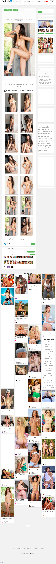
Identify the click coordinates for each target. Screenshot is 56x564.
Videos (25, 1)
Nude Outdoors (45, 141)
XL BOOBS (19, 340)
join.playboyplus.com (30, 9)
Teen (47, 150)
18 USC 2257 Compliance (24, 548)
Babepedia (48, 349)
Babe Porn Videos (48, 387)
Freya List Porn (48, 368)
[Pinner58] (8, 267)
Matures (51, 138)
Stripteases (42, 548)
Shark (45, 436)
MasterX (18, 379)
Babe (45, 127)
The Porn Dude (48, 375)
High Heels (47, 136)
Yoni (31, 505)
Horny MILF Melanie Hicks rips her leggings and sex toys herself (45, 77)
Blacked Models (19, 298)
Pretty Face (23, 239)
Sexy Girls (5, 413)
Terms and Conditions (16, 548)
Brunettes (15, 238)
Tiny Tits (49, 150)
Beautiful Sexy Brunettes (14, 254)
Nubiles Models (33, 473)
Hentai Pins (37, 548)
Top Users (32, 1)
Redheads (47, 145)
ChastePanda (6, 521)
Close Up (44, 134)
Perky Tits (45, 143)
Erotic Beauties (48, 342)
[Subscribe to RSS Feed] (5, 4)
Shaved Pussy (44, 147)
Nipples (42, 141)
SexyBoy (32, 348)
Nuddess (48, 373)
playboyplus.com (17, 239)
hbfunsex (46, 302)
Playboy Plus (6, 239)
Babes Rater (48, 347)
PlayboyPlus (11, 239)
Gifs (21, 1)
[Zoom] (14, 10)
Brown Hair (50, 131)
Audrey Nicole (6, 238)
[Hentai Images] (7, 280)
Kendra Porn (48, 371)
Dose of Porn (48, 359)
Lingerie (42, 138)
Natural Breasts (44, 140)
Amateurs (40, 127)
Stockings (42, 150)
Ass (43, 127)
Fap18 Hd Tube (48, 385)
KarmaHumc (19, 362)
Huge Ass (5, 485)
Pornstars (49, 143)
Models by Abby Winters (34, 289)
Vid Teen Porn (48, 380)
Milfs (39, 140)
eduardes (32, 376)
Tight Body (28, 239)
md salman (32, 406)
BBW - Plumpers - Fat (48, 464)
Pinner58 (18, 297)
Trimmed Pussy (44, 151)
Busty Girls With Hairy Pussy (35, 441)
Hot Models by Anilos (48, 495)
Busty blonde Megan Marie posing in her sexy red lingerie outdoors (45, 80)
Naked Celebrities (48, 378)
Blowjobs (46, 131)
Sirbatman (32, 440)
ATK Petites (19, 454)
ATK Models (19, 453)
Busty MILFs (46, 336)
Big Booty (45, 129)
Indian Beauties (47, 515)
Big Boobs (11, 238)
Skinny (50, 147)
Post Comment (31, 251)
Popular (28, 1)
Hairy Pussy (41, 136)
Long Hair (26, 238)
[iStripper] (7, 296)
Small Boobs (40, 148)
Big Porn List (48, 344)
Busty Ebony (33, 506)
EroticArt (46, 406)
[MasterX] (11, 267)
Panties (30, 238)
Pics (19, 1)
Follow (32, 244)
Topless (32, 239)
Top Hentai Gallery (38, 1)
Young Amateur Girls (7, 522)
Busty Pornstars (33, 349)
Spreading (43, 148)
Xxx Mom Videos (48, 383)
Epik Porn (48, 356)
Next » (28, 525)
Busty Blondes (19, 322)
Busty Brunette (20, 238)
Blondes (42, 131)
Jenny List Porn (48, 363)
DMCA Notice (32, 548)
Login (52, 1)
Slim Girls (18, 380)
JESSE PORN (48, 366)
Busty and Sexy (33, 407)
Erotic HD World (48, 351)
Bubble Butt (47, 133)
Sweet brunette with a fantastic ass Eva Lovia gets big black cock (45, 71)
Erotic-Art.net (27, 553)
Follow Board (32, 254)
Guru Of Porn (48, 354)
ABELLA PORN (48, 361)
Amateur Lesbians (33, 377)
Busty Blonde (51, 133)
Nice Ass (48, 140)
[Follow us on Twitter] (3, 4)
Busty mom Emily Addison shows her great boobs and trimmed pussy (45, 83)
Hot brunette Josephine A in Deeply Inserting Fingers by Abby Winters (45, 74)
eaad (31, 288)
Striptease (45, 150)
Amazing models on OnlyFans (21, 363)
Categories (15, 1)
